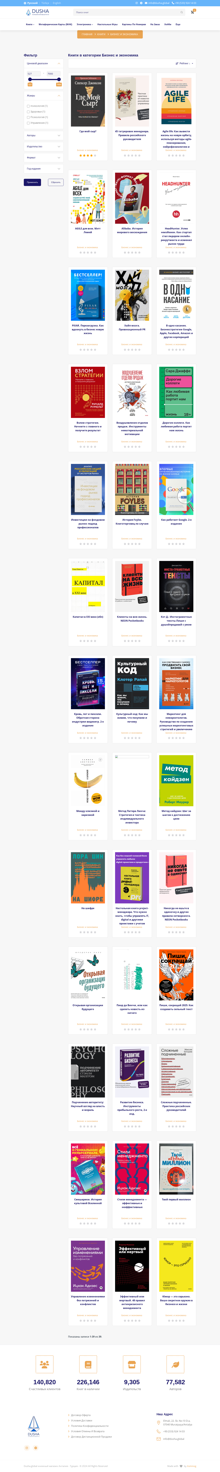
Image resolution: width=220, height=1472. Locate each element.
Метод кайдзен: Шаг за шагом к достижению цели (176, 814)
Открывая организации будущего (88, 1007)
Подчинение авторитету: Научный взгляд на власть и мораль (88, 1106)
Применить (32, 182)
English (57, 3)
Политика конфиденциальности (90, 1425)
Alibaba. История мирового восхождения (132, 230)
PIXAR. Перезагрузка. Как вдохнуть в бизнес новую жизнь (88, 329)
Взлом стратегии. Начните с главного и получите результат (88, 426)
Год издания (34, 168)
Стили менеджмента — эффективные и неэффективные (132, 1203)
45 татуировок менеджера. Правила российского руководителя (132, 135)
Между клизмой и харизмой (88, 813)
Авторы (31, 135)
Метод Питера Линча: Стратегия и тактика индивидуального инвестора (132, 816)
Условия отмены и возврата (87, 1431)
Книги (101, 34)
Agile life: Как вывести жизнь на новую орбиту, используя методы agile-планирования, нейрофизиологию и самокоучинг (176, 139)
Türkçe (45, 3)
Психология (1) (39, 117)
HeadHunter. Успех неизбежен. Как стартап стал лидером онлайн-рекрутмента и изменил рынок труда (176, 236)
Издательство (34, 146)
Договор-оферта (81, 1415)
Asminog (191, 1466)
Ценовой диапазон (37, 63)
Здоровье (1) (38, 111)
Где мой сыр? (87, 131)
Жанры (31, 95)
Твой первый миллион (176, 1199)
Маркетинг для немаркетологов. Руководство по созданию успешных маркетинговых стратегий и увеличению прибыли (176, 721)
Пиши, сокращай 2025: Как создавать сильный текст (176, 1007)
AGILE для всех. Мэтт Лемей (88, 230)
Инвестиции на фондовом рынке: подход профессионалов (88, 523)
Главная (87, 34)
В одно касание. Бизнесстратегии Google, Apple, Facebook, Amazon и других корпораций (176, 331)
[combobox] (188, 63)
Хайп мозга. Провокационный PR (132, 327)
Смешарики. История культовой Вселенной (88, 1201)
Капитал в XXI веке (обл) (88, 616)
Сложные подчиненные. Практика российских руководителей (176, 1106)
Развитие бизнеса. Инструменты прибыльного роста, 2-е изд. (132, 1108)
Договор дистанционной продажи (91, 1436)
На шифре (87, 908)
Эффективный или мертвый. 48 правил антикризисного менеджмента (132, 1302)
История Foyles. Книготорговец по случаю (132, 521)
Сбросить (55, 182)
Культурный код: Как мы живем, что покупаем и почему (132, 717)
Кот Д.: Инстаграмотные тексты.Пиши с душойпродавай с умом (176, 620)
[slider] (30, 79)
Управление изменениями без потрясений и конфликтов (88, 1300)
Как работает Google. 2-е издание (176, 521)
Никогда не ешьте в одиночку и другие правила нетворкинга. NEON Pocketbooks (176, 914)
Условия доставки (81, 1420)
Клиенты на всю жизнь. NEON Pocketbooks (132, 618)
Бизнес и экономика (87, 150)
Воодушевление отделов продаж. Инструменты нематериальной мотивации (132, 428)
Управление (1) (39, 122)
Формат (31, 157)
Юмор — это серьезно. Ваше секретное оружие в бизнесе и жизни (176, 1300)
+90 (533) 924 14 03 (185, 3)
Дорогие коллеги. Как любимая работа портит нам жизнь (176, 426)
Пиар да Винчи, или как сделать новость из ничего (132, 1009)
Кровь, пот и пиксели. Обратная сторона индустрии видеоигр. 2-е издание (88, 719)
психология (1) (39, 106)
